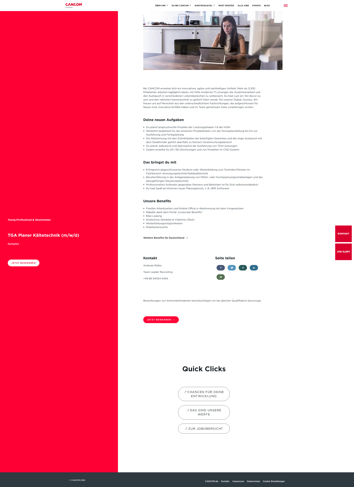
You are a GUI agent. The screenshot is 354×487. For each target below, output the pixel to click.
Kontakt (225, 481)
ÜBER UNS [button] (160, 5)
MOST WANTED (226, 5)
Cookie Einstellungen (274, 481)
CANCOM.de (211, 481)
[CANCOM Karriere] (74, 5)
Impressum (238, 481)
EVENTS (256, 5)
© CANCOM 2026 (77, 480)
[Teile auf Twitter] (232, 267)
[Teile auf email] (221, 277)
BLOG (267, 5)
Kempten (13, 243)
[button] (285, 5)
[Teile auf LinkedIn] (254, 267)
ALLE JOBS (243, 5)
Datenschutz (253, 481)
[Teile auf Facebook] (221, 267)
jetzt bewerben (23, 262)
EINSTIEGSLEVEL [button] (203, 5)
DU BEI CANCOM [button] (180, 5)
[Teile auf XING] (243, 267)
